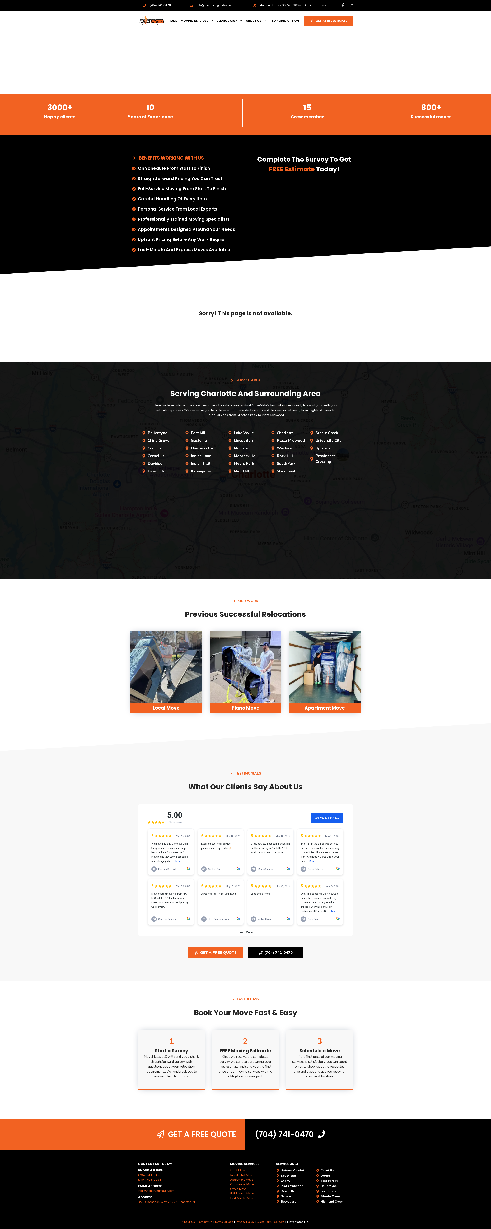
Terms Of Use (224, 1222)
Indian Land (201, 455)
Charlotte (285, 432)
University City (329, 440)
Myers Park (244, 463)
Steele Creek (327, 432)
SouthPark (286, 463)
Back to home (245, 334)
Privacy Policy (245, 1222)
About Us (253, 21)
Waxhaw (284, 448)
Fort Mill (199, 432)
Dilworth (156, 471)
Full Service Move (242, 1193)
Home (172, 21)
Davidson (156, 463)
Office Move (238, 1189)
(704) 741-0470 (160, 5)
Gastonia (199, 440)
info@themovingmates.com (215, 5)
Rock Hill (285, 455)
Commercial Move (242, 1184)
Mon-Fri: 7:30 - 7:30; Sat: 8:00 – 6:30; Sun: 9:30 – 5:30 (295, 5)
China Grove (158, 440)
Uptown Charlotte (294, 1170)
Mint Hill (242, 471)
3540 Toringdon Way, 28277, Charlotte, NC (167, 1202)
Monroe (241, 448)
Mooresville (244, 455)
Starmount (286, 471)
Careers (279, 1222)
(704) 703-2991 (149, 1180)
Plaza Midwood (291, 440)
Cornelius (156, 455)
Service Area (227, 21)
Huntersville (202, 448)
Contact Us (204, 1222)
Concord (155, 448)
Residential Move (242, 1175)
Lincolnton (243, 440)
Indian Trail (201, 463)
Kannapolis (201, 471)
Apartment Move (241, 1180)
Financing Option (284, 21)
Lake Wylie (244, 432)
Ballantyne (157, 432)
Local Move (238, 1170)
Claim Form (264, 1222)
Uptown (323, 448)
